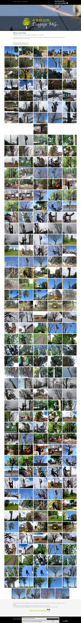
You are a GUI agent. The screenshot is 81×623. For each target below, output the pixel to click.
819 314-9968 (62, 3)
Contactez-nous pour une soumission (20, 43)
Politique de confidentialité (38, 621)
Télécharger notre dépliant (38, 611)
